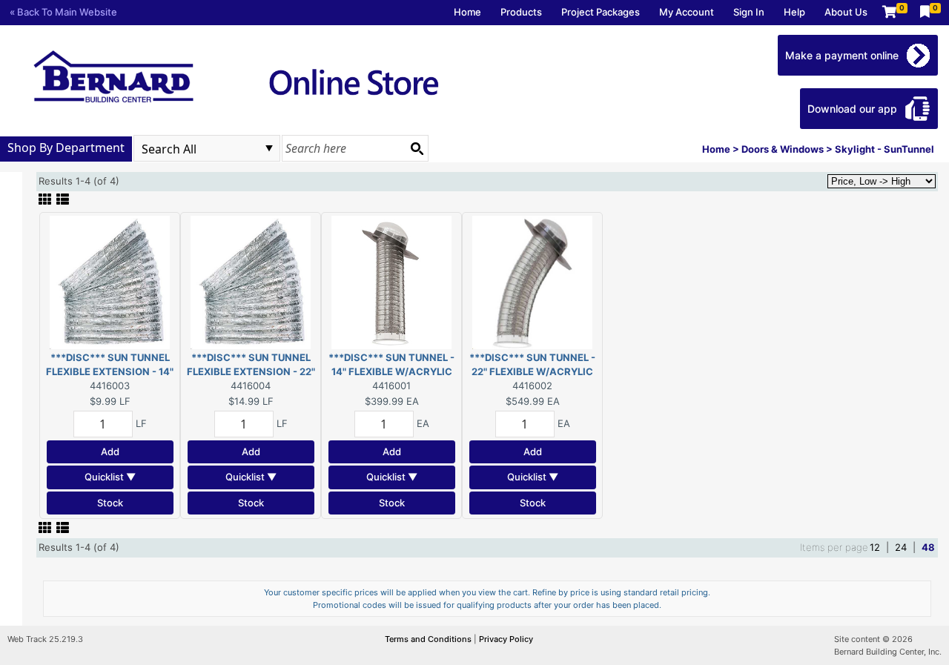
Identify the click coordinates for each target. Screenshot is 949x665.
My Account (686, 12)
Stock (110, 503)
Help (794, 12)
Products (521, 12)
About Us (845, 12)
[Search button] (416, 148)
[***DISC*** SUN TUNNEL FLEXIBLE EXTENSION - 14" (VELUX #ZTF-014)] (110, 281)
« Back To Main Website (63, 12)
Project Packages (600, 12)
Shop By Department (66, 147)
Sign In (748, 12)
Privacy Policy (506, 639)
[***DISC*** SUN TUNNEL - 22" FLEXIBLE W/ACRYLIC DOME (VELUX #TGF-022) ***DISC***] (532, 281)
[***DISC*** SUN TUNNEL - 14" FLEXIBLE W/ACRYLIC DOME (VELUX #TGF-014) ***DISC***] (391, 281)
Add (110, 451)
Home (467, 12)
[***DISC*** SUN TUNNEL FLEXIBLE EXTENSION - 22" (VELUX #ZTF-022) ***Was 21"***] (251, 281)
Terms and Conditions (429, 639)
